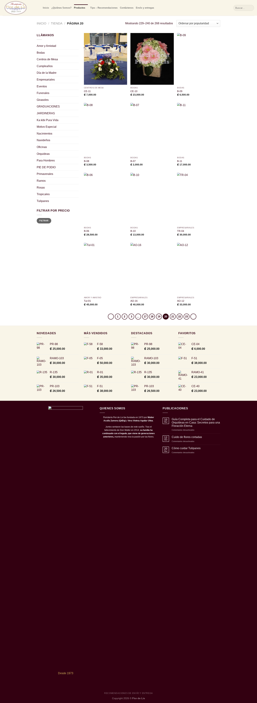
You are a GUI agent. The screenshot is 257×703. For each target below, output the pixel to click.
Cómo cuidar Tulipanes (186, 448)
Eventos (42, 86)
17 (145, 316)
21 (172, 316)
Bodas (41, 52)
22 (179, 316)
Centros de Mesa (47, 59)
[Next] (193, 317)
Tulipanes (43, 201)
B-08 (86, 161)
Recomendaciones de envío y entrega (128, 693)
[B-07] (152, 129)
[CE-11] (105, 59)
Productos (79, 7)
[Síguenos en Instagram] (124, 443)
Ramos (41, 180)
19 (159, 316)
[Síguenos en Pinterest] (137, 443)
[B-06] (105, 198)
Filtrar (44, 220)
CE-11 (87, 91)
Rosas (41, 187)
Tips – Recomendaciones (103, 7)
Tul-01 (87, 300)
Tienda (56, 23)
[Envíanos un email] (132, 443)
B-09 (179, 91)
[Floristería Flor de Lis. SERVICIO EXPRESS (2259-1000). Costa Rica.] (20, 8)
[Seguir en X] (128, 443)
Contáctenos (126, 7)
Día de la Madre (46, 72)
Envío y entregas (145, 7)
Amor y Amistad (46, 45)
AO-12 (180, 300)
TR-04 (180, 231)
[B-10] (152, 198)
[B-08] (105, 129)
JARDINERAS (46, 113)
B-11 (179, 161)
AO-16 (134, 300)
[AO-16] (152, 269)
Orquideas (43, 153)
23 (186, 316)
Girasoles (43, 99)
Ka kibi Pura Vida (47, 120)
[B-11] (198, 129)
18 (152, 316)
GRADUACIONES (48, 106)
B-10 (133, 231)
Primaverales (45, 173)
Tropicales (43, 194)
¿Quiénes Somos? (61, 7)
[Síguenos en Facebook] (120, 443)
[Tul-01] (105, 269)
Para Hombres (46, 160)
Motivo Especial (46, 126)
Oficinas (42, 147)
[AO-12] (198, 269)
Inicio (46, 7)
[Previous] (111, 317)
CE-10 (133, 91)
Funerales (43, 93)
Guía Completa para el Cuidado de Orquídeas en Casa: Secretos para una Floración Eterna (196, 422)
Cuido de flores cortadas (187, 437)
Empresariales (46, 79)
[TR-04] (198, 198)
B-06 (86, 231)
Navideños (43, 140)
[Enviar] (251, 8)
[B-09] (198, 59)
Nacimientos (44, 133)
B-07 (133, 161)
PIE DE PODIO (46, 167)
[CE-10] (152, 59)
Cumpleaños (45, 66)
